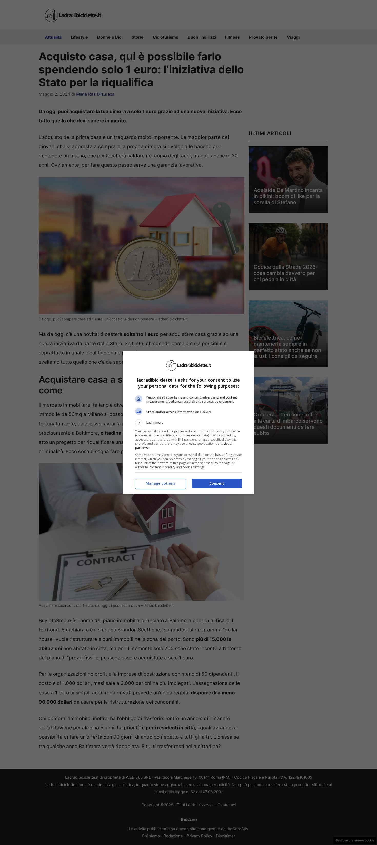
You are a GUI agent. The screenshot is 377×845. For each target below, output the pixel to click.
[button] (188, 422)
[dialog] (188, 422)
